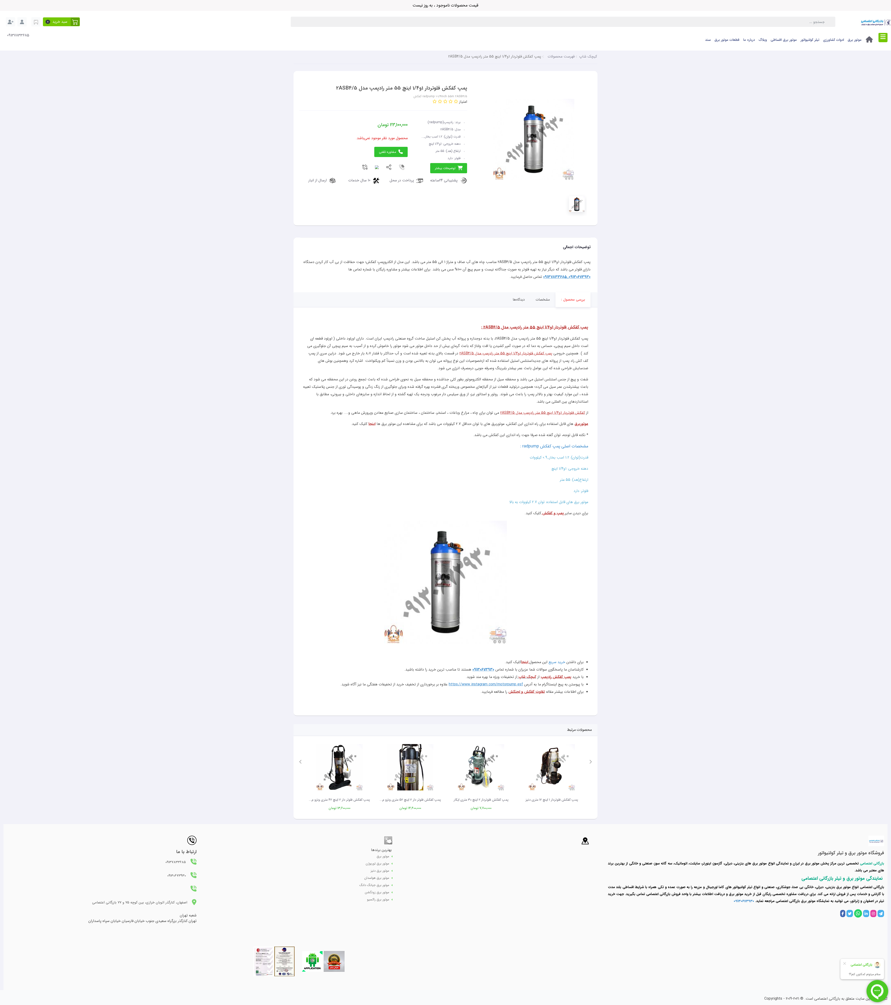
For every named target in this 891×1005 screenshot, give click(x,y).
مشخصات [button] (543, 299)
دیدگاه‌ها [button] (519, 299)
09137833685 (18, 35)
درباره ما (749, 40)
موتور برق (855, 40)
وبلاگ (763, 40)
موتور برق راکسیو (378, 899)
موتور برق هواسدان (376, 878)
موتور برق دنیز (380, 870)
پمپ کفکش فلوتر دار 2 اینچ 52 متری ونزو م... (410, 800)
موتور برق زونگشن (377, 892)
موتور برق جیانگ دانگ (374, 885)
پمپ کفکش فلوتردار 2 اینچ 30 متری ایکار (481, 800)
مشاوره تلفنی (387, 151)
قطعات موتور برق (726, 40)
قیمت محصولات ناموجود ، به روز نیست (445, 5)
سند (708, 40)
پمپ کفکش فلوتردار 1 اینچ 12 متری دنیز (552, 800)
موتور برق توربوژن (377, 863)
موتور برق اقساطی (784, 40)
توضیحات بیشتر (445, 168)
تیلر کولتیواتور (810, 40)
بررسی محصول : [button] (573, 299)
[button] (61, 21)
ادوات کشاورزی (833, 40)
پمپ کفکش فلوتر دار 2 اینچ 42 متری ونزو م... (339, 800)
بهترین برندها (381, 850)
